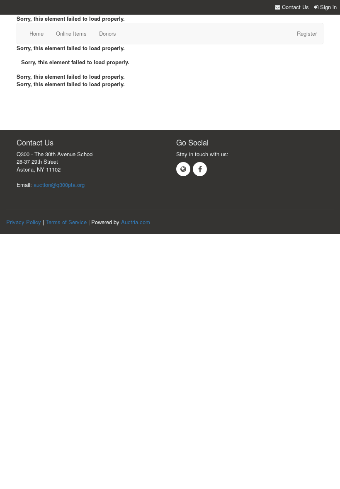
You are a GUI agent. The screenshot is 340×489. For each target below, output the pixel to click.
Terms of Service (66, 222)
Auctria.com (135, 222)
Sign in (327, 7)
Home (36, 33)
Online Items (71, 33)
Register (307, 33)
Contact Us (294, 7)
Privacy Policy (23, 222)
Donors (107, 33)
